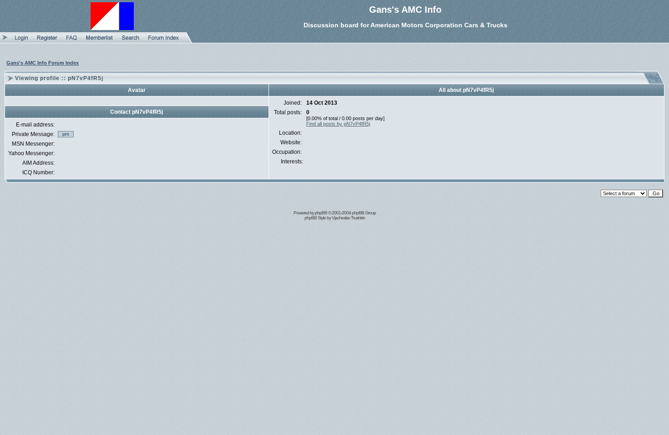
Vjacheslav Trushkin (348, 217)
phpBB (321, 212)
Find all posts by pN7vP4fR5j (338, 123)
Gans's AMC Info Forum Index (42, 63)
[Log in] (21, 41)
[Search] (130, 41)
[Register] (47, 41)
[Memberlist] (99, 41)
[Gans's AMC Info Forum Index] (163, 41)
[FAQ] (71, 41)
